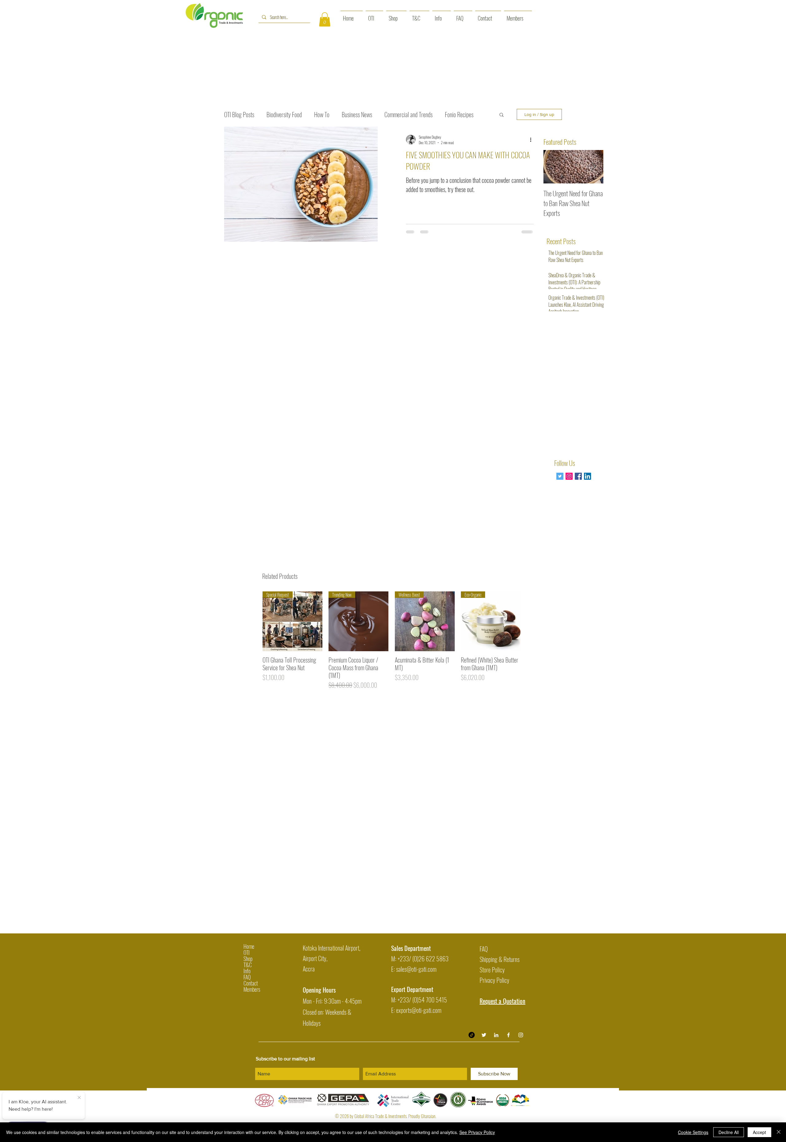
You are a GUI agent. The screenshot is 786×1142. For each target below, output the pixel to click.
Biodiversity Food (284, 114)
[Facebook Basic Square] (578, 476)
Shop (247, 959)
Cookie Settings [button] (693, 1132)
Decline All (728, 1132)
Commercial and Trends (408, 114)
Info (247, 971)
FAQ (247, 977)
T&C (247, 965)
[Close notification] (79, 1098)
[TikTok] (472, 1035)
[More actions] (532, 139)
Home (248, 946)
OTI (246, 952)
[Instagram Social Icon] (569, 476)
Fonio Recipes (459, 114)
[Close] (778, 1132)
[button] (325, 19)
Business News (357, 114)
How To (321, 114)
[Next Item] (593, 166)
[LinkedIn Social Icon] (587, 476)
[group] (391, 640)
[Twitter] (559, 476)
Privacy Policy (494, 980)
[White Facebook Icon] (508, 1035)
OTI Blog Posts (239, 114)
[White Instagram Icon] (521, 1035)
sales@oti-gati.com (416, 969)
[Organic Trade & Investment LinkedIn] (496, 1035)
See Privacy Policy (477, 1132)
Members (251, 989)
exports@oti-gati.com (418, 1010)
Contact (250, 983)
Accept (759, 1132)
